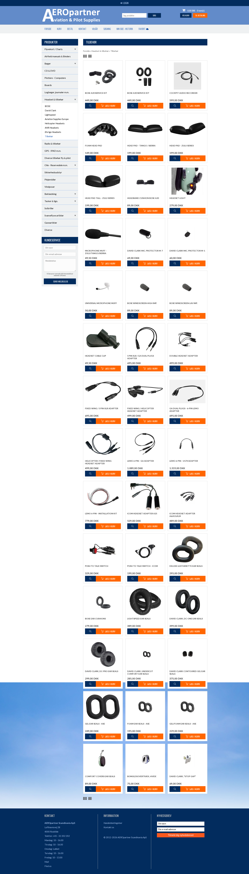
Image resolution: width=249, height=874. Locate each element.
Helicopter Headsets (55, 123)
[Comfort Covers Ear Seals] (103, 759)
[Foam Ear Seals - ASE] (145, 706)
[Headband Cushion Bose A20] (145, 181)
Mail (47, 861)
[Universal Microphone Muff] (103, 286)
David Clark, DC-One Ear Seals (186, 618)
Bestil (70, 29)
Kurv (59, 29)
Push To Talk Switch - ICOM (142, 566)
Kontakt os (109, 827)
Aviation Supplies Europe (57, 119)
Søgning (107, 29)
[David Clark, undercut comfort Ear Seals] (145, 654)
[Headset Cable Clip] (103, 338)
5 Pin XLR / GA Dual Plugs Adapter (140, 357)
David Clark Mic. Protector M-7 (145, 250)
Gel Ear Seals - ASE (95, 723)
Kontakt (82, 29)
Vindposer (50, 186)
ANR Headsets (52, 127)
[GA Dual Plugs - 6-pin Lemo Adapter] (187, 391)
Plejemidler (50, 179)
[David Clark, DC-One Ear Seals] (187, 601)
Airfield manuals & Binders (58, 56)
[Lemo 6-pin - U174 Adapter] (187, 443)
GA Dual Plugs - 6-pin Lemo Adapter (184, 409)
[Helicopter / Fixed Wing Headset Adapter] (103, 443)
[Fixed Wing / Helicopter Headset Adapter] (145, 391)
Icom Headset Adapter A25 (142, 513)
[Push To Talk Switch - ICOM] (145, 549)
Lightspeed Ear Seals (138, 618)
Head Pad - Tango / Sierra (141, 145)
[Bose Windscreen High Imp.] (145, 286)
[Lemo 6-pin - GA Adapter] (145, 443)
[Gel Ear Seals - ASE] (103, 706)
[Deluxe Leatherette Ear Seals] (187, 549)
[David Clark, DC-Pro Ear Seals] (103, 654)
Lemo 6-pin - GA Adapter (140, 461)
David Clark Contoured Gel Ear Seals (187, 672)
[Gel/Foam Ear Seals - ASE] (187, 706)
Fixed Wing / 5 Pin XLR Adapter (101, 408)
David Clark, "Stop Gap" (182, 776)
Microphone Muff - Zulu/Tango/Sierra (96, 251)
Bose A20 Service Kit (96, 93)
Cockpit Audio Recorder (183, 93)
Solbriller (49, 208)
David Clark (50, 110)
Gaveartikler (51, 222)
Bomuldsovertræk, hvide (141, 776)
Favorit (142, 29)
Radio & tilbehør (53, 143)
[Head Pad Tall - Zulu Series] (103, 181)
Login (126, 3)
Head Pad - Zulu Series (181, 145)
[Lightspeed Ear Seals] (145, 601)
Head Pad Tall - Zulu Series (99, 198)
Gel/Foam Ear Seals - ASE (182, 723)
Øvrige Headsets (53, 132)
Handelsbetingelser (113, 823)
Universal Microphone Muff (101, 303)
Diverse (48, 229)
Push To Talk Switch (96, 566)
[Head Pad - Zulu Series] (187, 128)
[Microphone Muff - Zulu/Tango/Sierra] (103, 233)
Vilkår (95, 29)
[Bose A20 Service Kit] (103, 76)
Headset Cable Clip (95, 356)
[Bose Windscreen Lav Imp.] (187, 286)
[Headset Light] (187, 181)
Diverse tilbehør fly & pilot (58, 158)
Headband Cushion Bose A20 (143, 198)
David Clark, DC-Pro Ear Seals (101, 671)
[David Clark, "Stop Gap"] (187, 759)
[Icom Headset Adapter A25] (145, 496)
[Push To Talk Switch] (103, 549)
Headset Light (177, 198)
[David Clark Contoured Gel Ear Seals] (187, 654)
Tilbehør (49, 136)
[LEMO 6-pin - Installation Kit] (103, 496)
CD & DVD (50, 70)
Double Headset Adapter (183, 356)
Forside (48, 29)
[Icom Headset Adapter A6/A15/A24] (187, 496)
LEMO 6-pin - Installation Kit (101, 513)
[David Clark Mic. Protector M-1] (187, 233)
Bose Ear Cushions (95, 618)
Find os (48, 866)
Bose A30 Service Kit (138, 93)
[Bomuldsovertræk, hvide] (145, 759)
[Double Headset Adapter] (187, 338)
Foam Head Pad (93, 145)
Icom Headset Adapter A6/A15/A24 (182, 514)
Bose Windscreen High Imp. (142, 303)
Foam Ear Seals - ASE (138, 723)
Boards (48, 85)
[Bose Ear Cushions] (103, 601)
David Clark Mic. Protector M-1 (187, 250)
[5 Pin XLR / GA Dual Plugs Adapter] (145, 339)
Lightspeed (50, 114)
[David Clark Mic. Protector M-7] (145, 233)
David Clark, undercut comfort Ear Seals (140, 672)
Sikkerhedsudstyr (53, 172)
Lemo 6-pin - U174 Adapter (183, 461)
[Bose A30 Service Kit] (145, 76)
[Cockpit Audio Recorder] (187, 76)
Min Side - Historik (125, 29)
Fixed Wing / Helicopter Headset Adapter (140, 409)
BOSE (47, 106)
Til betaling (200, 15)
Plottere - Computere (55, 77)
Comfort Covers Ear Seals (100, 776)
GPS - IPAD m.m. (53, 150)
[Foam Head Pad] (103, 128)
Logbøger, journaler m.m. (57, 92)
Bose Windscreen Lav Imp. (183, 303)
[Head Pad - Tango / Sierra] (145, 128)
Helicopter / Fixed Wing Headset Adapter (98, 462)
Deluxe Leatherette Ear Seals (185, 566)
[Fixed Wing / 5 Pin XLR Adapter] (103, 391)
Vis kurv (185, 15)
